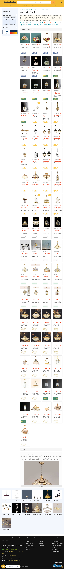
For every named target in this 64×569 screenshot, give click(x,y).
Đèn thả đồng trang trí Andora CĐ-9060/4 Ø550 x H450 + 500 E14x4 (25, 278)
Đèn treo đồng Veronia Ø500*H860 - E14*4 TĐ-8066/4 (47, 394)
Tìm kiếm (41, 545)
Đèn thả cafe (23, 24)
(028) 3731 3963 (13, 551)
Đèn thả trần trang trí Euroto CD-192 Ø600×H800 (46, 234)
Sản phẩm (10, 5)
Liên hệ (28, 549)
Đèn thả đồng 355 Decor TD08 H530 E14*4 (36, 209)
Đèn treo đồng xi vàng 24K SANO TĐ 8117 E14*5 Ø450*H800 (36, 73)
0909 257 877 (12, 555)
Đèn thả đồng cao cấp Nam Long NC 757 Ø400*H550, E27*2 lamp (46, 371)
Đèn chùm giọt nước (27, 26)
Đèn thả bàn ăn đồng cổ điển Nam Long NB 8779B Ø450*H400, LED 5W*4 (46, 348)
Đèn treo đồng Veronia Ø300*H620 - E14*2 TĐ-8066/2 (24, 417)
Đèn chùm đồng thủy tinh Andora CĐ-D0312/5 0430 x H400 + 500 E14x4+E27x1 (47, 278)
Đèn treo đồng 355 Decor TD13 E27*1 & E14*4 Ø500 (24, 186)
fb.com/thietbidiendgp (14, 560)
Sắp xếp (23, 29)
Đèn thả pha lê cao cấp (49, 24)
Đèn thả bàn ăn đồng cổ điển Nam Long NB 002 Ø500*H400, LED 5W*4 (36, 348)
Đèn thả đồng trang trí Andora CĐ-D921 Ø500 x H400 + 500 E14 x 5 (36, 278)
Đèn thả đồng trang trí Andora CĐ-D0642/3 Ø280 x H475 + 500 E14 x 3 (46, 301)
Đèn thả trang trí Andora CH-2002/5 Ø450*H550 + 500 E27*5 (47, 255)
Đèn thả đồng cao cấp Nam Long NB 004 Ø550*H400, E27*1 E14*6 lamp (35, 417)
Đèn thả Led (40, 24)
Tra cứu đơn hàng (55, 5)
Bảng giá (26, 5)
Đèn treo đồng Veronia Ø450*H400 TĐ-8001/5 (24, 94)
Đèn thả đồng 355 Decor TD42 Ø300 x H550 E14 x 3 (47, 119)
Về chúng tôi (46, 5)
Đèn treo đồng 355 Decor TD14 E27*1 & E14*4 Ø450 (35, 186)
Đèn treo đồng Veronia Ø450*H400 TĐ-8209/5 (35, 94)
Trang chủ (3, 5)
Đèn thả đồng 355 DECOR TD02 (46, 209)
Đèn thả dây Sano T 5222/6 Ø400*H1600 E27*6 (24, 71)
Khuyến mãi (33, 5)
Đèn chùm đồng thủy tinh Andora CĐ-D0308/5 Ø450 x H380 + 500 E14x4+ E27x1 (58, 278)
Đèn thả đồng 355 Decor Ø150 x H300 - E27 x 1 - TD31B (36, 140)
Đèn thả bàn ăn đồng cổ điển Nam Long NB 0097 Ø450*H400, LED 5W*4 (24, 325)
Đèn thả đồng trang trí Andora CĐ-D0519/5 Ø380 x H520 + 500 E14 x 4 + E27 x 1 (57, 301)
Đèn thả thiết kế (36, 26)
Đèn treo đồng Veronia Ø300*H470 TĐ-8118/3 (46, 94)
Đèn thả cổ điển (48, 22)
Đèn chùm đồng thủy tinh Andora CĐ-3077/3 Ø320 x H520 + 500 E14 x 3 (25, 301)
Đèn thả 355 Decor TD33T (57, 163)
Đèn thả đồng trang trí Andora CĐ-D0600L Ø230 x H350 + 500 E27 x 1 (36, 301)
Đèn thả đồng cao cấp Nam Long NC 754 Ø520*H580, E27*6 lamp (57, 417)
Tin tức (39, 5)
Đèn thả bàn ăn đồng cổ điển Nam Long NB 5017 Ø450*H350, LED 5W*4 (58, 325)
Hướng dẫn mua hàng (57, 543)
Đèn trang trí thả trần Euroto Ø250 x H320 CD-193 (25, 232)
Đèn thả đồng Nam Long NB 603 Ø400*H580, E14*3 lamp (58, 371)
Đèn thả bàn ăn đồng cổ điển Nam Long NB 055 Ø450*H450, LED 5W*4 (25, 348)
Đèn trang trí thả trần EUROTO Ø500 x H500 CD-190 (36, 232)
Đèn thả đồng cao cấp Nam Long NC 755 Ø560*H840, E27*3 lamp (46, 417)
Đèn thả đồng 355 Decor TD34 (25, 140)
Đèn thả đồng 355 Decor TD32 (57, 140)
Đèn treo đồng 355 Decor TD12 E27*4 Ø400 (46, 186)
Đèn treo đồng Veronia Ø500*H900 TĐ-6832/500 (57, 96)
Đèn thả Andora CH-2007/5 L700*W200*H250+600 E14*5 (25, 255)
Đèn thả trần (23, 22)
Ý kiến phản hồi (56, 551)
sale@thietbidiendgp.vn (15, 558)
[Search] (53, 2)
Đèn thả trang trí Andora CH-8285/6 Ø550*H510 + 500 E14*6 (36, 255)
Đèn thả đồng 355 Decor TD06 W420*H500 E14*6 (58, 209)
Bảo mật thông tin (30, 547)
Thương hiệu (19, 5)
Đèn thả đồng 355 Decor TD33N (46, 140)
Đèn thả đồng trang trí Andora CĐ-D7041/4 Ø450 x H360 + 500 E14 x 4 (57, 255)
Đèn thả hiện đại (39, 22)
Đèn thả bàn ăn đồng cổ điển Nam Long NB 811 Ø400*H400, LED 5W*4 (46, 325)
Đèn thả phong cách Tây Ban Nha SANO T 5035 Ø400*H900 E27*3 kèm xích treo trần (57, 48)
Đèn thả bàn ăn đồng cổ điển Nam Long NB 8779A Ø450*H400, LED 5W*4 (57, 348)
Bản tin (41, 543)
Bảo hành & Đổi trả (56, 549)
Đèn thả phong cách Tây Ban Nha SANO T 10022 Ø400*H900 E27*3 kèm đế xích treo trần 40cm (46, 48)
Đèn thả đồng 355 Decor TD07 (47, 163)
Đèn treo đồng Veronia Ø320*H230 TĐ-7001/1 (57, 71)
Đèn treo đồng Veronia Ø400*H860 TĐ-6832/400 (24, 117)
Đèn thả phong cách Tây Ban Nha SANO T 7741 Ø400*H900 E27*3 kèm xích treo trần (25, 48)
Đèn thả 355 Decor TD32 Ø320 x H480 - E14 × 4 (35, 117)
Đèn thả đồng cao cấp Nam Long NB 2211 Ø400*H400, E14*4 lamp (24, 440)
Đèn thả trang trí (31, 22)
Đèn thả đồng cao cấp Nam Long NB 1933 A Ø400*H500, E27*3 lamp (35, 371)
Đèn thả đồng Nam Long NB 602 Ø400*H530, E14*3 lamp (36, 394)
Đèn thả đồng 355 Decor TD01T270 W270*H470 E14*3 (57, 186)
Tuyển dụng (29, 545)
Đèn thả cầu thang (31, 24)
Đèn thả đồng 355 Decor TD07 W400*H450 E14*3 (25, 209)
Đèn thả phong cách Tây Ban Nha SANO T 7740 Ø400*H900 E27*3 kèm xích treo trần (35, 48)
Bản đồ (28, 552)
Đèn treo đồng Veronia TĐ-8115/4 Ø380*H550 (46, 71)
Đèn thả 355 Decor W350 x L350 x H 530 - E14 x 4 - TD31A (35, 163)
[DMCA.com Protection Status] (58, 563)
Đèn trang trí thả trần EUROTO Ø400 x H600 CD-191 (58, 232)
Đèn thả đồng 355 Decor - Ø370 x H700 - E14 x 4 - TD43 (24, 165)
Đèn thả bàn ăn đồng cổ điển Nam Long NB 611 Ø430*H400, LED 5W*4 (35, 325)
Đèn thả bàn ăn (56, 22)
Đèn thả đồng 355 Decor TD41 (57, 117)
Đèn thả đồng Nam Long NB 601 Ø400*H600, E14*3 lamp (25, 394)
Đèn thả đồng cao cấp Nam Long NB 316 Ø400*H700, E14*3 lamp (24, 371)
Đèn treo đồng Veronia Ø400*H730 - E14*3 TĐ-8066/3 (58, 394)
